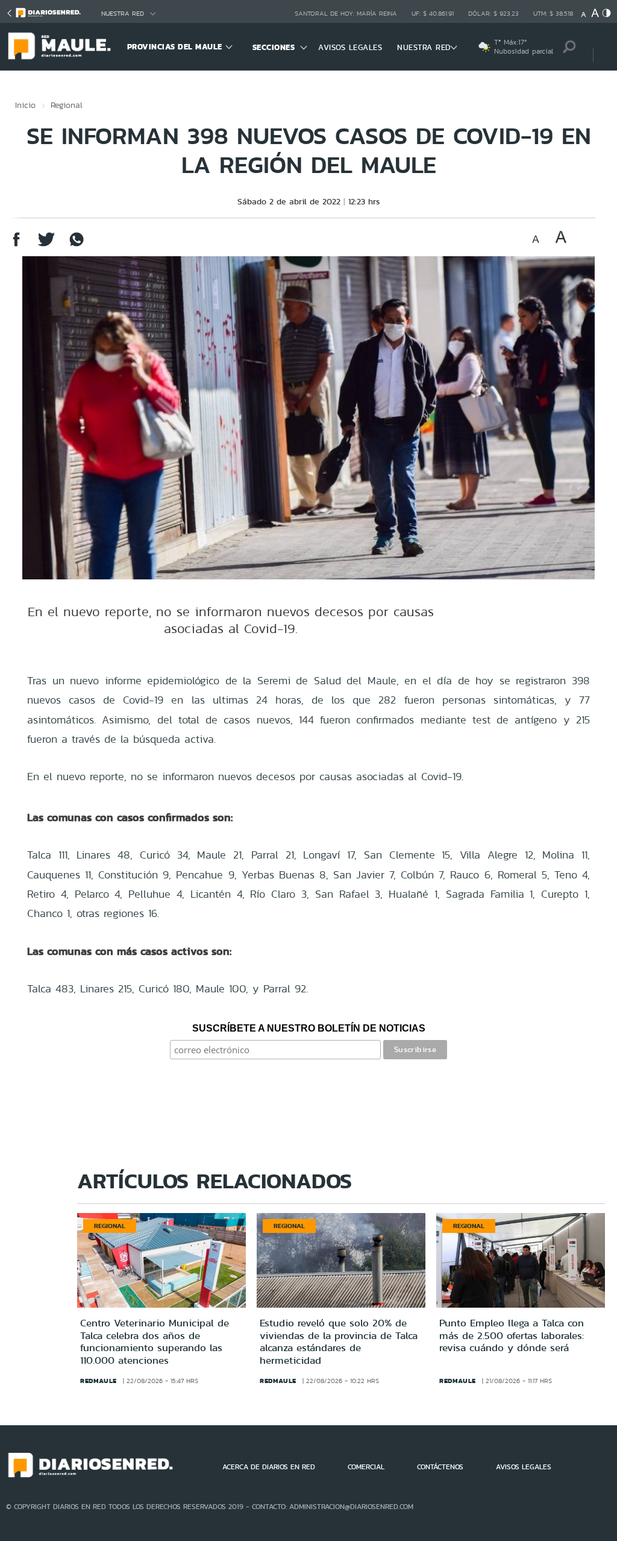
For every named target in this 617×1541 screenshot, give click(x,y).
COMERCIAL (366, 1466)
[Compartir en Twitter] (46, 245)
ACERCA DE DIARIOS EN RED (268, 1466)
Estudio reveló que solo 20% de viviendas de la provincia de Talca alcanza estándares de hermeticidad (339, 1341)
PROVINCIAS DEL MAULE (174, 46)
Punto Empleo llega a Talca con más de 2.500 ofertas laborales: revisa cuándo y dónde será (511, 1335)
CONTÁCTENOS (440, 1466)
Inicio (25, 105)
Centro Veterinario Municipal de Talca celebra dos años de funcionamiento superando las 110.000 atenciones (154, 1341)
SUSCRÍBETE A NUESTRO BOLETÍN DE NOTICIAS (308, 1028)
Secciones (273, 47)
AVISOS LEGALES (350, 47)
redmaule (98, 1380)
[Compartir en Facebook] (16, 245)
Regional (67, 105)
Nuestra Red (122, 13)
